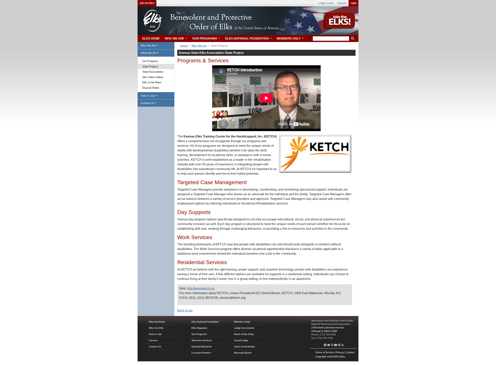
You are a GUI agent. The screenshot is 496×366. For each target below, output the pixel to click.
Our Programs (150, 61)
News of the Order (244, 334)
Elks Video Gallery (152, 77)
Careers (153, 340)
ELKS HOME (151, 38)
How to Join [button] (148, 95)
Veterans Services (201, 340)
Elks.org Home (157, 321)
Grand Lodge (241, 340)
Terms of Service (324, 352)
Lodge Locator (326, 3)
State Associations (153, 71)
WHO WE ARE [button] (175, 38)
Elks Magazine (199, 328)
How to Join (155, 334)
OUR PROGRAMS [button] (205, 38)
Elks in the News (151, 82)
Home (184, 45)
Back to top (185, 310)
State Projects (150, 66)
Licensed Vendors (201, 352)
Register (342, 3)
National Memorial (201, 346)
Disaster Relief (150, 87)
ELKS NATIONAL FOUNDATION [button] (247, 38)
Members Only (242, 321)
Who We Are (199, 45)
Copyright (320, 356)
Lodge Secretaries (244, 328)
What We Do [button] (148, 52)
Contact (350, 352)
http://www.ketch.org (201, 288)
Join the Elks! (147, 3)
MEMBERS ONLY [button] (289, 38)
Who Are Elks (156, 328)
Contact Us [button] (147, 103)
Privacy (340, 352)
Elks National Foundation (205, 321)
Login (353, 3)
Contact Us (155, 346)
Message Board (242, 352)
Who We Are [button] (148, 45)
